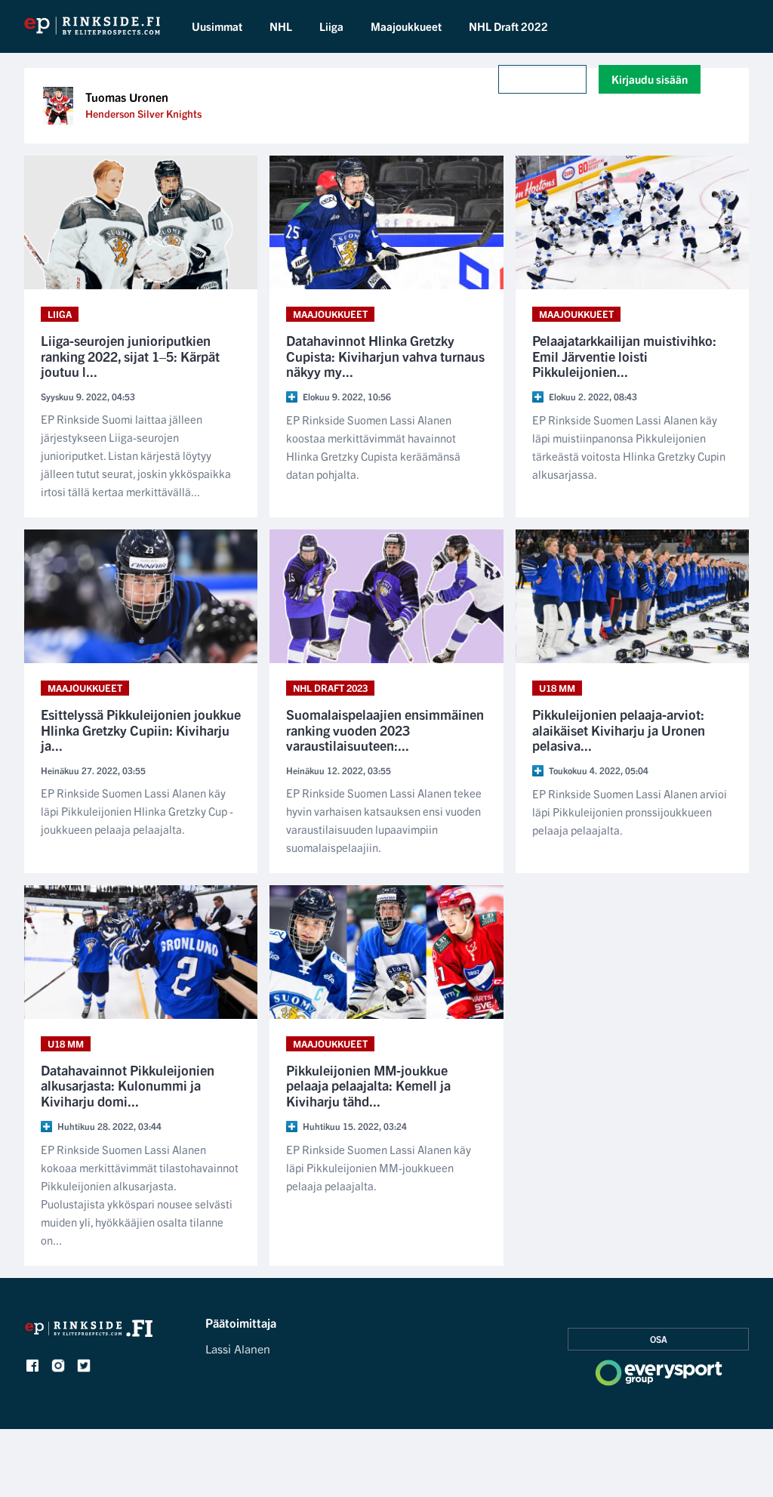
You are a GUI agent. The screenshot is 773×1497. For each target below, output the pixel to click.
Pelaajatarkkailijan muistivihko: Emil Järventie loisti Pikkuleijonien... (624, 356)
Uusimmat (217, 26)
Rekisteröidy (542, 79)
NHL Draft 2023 (330, 687)
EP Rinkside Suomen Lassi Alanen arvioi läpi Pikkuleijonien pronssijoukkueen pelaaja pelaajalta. (629, 811)
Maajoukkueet (406, 26)
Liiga (331, 26)
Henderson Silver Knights (143, 113)
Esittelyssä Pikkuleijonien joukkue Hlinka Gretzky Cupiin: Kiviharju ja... (141, 730)
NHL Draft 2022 (508, 26)
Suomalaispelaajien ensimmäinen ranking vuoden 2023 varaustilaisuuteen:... (385, 730)
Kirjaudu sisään (649, 79)
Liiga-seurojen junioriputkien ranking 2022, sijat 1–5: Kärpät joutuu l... (130, 356)
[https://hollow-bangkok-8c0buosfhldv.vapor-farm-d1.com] (89, 1332)
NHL (280, 26)
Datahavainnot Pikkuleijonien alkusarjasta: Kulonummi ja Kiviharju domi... (127, 1086)
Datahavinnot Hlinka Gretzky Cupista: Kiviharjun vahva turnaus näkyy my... (385, 356)
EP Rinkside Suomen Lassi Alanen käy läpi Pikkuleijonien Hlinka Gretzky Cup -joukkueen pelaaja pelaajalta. (137, 811)
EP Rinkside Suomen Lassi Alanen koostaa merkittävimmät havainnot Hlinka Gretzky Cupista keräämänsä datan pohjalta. (373, 446)
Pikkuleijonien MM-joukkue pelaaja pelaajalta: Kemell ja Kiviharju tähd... (368, 1086)
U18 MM (557, 687)
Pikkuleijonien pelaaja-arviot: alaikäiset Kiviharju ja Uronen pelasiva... (618, 730)
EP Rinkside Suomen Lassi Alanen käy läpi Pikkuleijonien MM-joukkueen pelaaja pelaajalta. (378, 1167)
